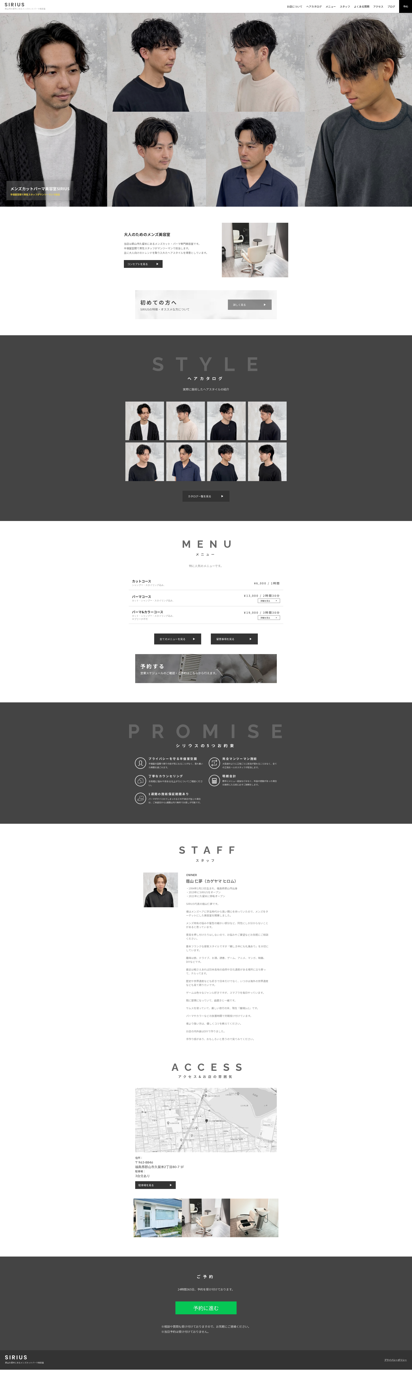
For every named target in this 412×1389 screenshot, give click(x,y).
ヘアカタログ (314, 6)
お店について (294, 6)
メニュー (331, 6)
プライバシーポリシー (395, 1359)
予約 (405, 6)
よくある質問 (361, 6)
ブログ (391, 6)
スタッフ (345, 6)
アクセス (378, 6)
